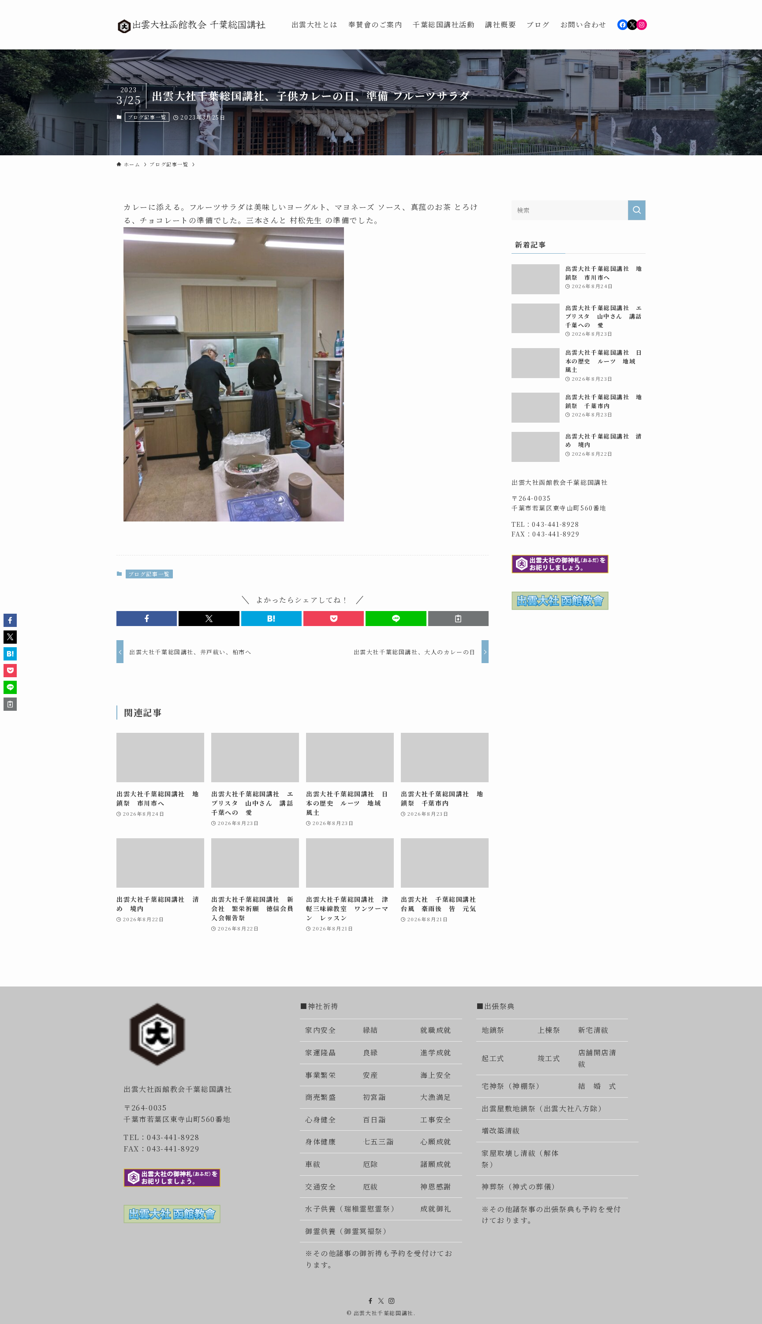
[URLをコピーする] (458, 618)
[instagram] (392, 1301)
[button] (146, 618)
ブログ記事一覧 (147, 116)
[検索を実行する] (637, 210)
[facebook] (370, 1301)
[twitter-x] (381, 1301)
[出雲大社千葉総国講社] (192, 24)
